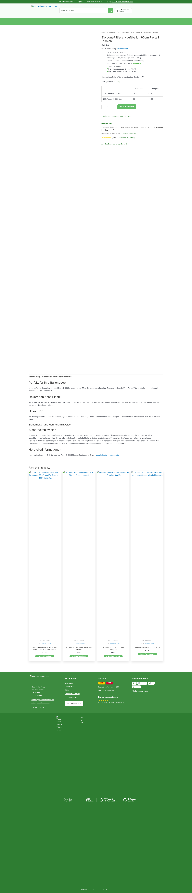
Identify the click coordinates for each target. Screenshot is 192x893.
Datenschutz (70, 686)
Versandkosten (122, 49)
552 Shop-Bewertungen (127, 138)
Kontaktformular (37, 707)
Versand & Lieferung (106, 690)
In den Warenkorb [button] (45, 656)
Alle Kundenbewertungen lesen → (114, 144)
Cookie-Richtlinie (71, 697)
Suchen (110, 10)
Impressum (69, 683)
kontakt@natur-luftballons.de (107, 455)
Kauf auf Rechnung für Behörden (122, 2)
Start (103, 33)
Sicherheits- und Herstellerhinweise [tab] (57, 377)
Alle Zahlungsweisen (140, 691)
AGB (67, 690)
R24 (119, 33)
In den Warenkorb (126, 107)
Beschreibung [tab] (34, 377)
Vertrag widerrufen (74, 703)
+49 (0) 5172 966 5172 (40, 703)
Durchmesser (111, 33)
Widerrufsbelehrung (72, 694)
